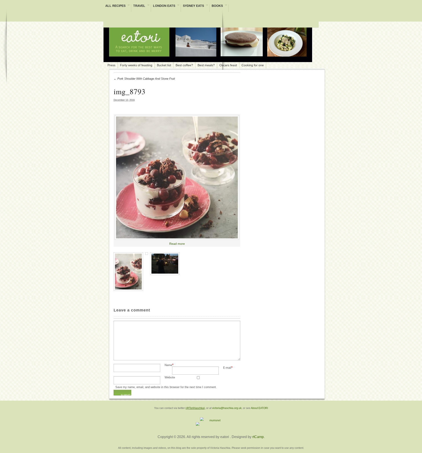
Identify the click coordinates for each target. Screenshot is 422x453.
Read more (177, 243)
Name (168, 365)
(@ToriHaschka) (195, 408)
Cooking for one (253, 65)
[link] (177, 177)
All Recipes (115, 6)
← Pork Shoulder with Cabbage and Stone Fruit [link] (144, 78)
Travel (139, 6)
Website (170, 377)
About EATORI (259, 408)
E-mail (227, 367)
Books (217, 6)
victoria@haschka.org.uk (227, 408)
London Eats (164, 6)
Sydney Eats (193, 6)
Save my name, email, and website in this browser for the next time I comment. (166, 387)
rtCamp (258, 437)
